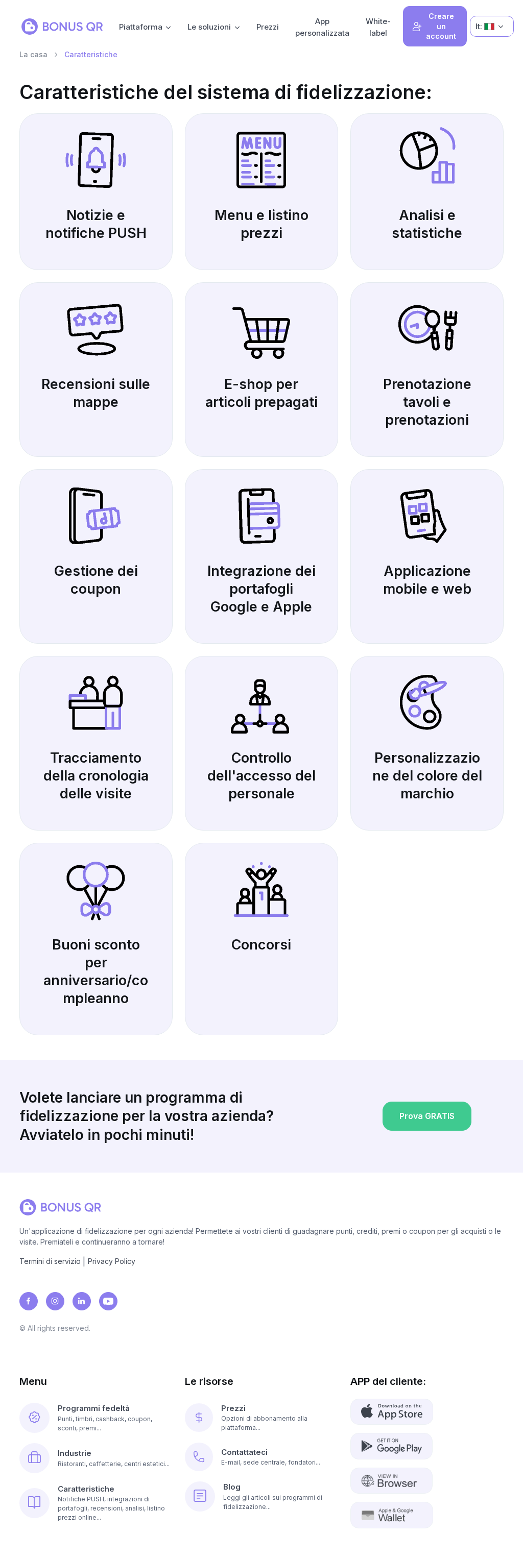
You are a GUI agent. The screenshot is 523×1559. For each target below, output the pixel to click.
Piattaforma (140, 27)
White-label (378, 27)
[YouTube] (108, 1301)
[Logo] (62, 26)
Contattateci (244, 1452)
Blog (232, 1487)
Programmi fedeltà (94, 1408)
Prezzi (267, 27)
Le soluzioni (209, 27)
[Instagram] (55, 1301)
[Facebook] (28, 1301)
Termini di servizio (50, 1261)
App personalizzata (322, 27)
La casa (33, 54)
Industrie (74, 1453)
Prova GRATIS (427, 1116)
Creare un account (441, 26)
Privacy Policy (111, 1261)
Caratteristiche (86, 1489)
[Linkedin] (82, 1301)
